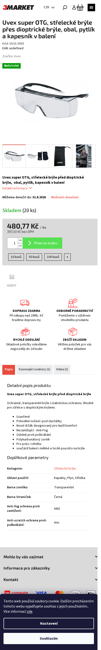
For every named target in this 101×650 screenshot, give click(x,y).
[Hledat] (65, 7)
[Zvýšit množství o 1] (20, 240)
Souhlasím (49, 638)
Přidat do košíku (45, 243)
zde (29, 611)
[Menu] (91, 7)
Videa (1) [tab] (62, 369)
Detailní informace (15, 188)
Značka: (11, 56)
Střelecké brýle (65, 468)
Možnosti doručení (64, 197)
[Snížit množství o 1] (20, 246)
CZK (47, 7)
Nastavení (49, 623)
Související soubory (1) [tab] (34, 369)
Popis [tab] (9, 369)
